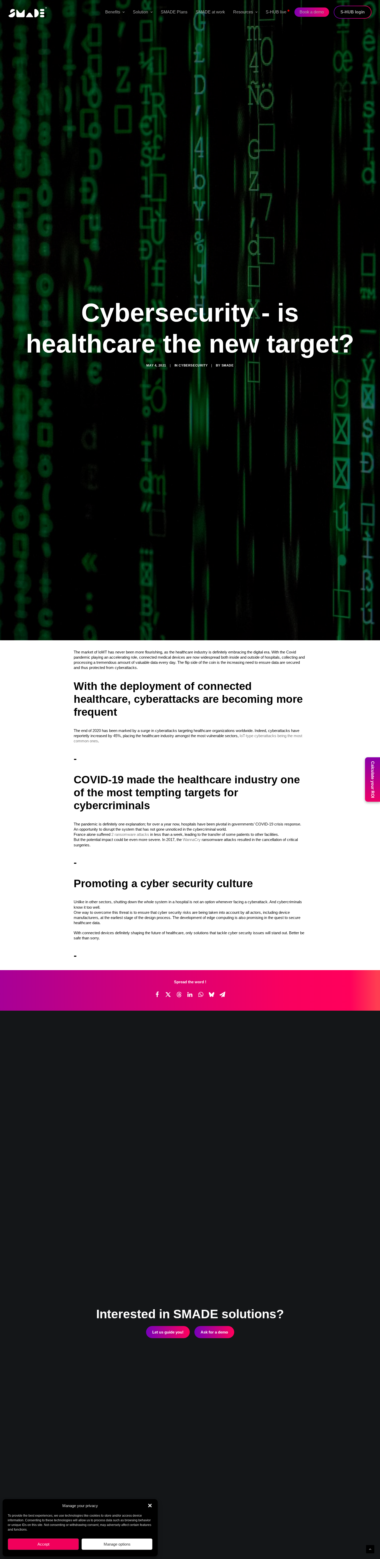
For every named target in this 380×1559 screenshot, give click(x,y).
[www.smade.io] (28, 12)
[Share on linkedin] (190, 1289)
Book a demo (312, 12)
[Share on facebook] (157, 1289)
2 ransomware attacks (130, 1129)
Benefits (112, 12)
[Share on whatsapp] (200, 1289)
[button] (150, 1505)
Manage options (117, 1544)
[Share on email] (222, 1289)
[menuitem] (116, 12)
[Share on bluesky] (211, 1289)
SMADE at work (210, 12)
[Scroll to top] (370, 1549)
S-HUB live (278, 10)
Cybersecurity (193, 513)
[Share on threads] (179, 1289)
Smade (228, 513)
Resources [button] (243, 12)
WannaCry (192, 1135)
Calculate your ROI (372, 779)
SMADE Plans (174, 12)
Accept (43, 1544)
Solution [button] (140, 12)
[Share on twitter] (168, 1289)
